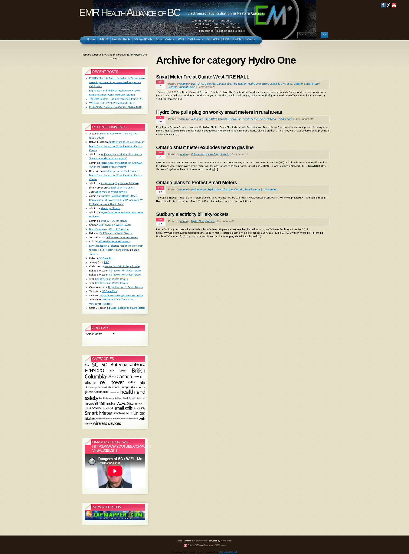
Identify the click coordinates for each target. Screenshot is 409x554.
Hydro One (254, 84)
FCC (139, 387)
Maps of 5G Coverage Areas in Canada (121, 295)
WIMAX (88, 424)
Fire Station (239, 84)
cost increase (199, 189)
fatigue (134, 387)
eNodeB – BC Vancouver (114, 221)
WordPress (225, 541)
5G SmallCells (106, 258)
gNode (89, 392)
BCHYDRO (197, 84)
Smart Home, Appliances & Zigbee (119, 183)
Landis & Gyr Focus (281, 84)
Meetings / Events (110, 208)
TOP (223, 545)
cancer (136, 377)
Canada (221, 84)
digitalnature (200, 541)
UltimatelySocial (228, 552)
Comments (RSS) (212, 545)
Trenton (172, 87)
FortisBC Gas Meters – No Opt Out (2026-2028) (116, 107)
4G (87, 365)
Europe (125, 387)
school (96, 408)
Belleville (210, 84)
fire (229, 84)
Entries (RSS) (194, 545)
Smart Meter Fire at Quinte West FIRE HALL (202, 77)
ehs (142, 383)
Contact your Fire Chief (120, 187)
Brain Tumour (117, 371)
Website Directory (119, 229)
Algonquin (197, 119)
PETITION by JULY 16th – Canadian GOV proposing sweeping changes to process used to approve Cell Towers (117, 82)
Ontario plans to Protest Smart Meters (196, 182)
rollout (88, 408)
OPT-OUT (141, 404)
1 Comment (270, 189)
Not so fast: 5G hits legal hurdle (122, 266)
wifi (141, 418)
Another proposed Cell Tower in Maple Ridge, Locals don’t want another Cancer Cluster (116, 146)
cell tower (112, 383)
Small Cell (108, 408)
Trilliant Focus (187, 87)
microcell (91, 404)
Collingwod (197, 154)
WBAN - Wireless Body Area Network (122, 419)
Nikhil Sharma (97, 229)
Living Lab (140, 398)
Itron (265, 84)
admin (184, 84)
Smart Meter (312, 84)
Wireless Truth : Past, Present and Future (112, 103)
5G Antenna (114, 365)
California (111, 377)
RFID (106, 262)
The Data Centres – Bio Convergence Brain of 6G (116, 99)
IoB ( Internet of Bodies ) (110, 398)
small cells (123, 408)
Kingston (227, 189)
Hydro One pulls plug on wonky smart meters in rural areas (219, 112)
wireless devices (107, 423)
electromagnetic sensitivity (98, 387)
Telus (129, 413)
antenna (137, 364)
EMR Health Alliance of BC (129, 12)
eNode (115, 387)
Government (101, 392)
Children (132, 382)
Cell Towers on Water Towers (110, 191)
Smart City (139, 408)
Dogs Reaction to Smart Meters (125, 287)
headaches (114, 392)
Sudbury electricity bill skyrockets (192, 214)
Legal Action (128, 398)
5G (95, 365)
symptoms (119, 413)
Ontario (298, 84)
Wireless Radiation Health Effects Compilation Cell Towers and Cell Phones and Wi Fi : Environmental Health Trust (116, 200)
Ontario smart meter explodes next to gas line (204, 147)
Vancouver (100, 419)
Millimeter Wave (112, 403)
